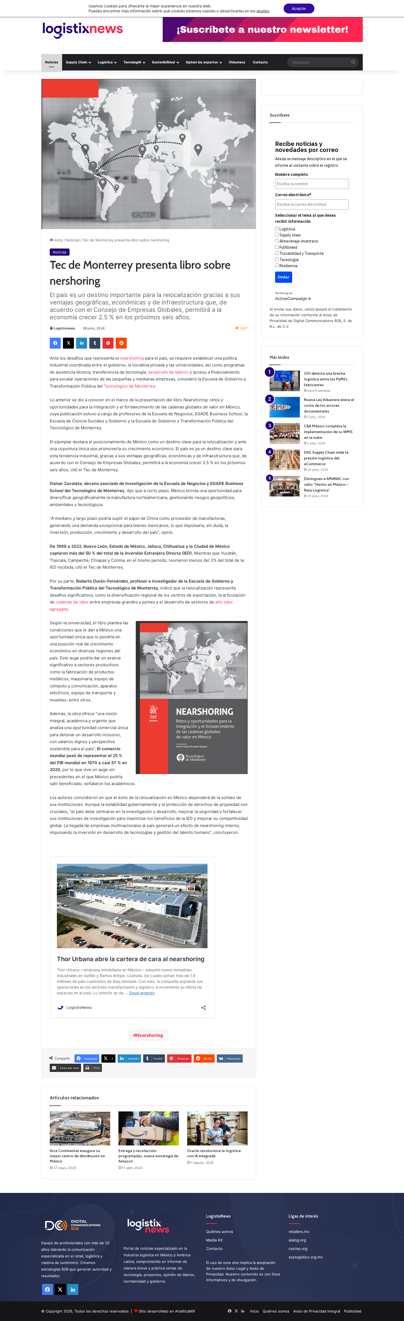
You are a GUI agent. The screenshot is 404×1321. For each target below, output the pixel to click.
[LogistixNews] (82, 31)
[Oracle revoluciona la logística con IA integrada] (217, 1128)
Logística (105, 62)
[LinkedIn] (81, 343)
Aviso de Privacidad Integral (316, 1311)
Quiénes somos (219, 1231)
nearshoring (132, 358)
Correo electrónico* (293, 194)
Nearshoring (149, 1035)
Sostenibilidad (163, 62)
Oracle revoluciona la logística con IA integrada (214, 1153)
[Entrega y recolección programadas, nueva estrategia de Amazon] (148, 1128)
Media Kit (214, 1240)
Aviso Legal (235, 1268)
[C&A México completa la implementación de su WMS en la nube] (285, 433)
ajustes (262, 11)
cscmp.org (298, 1248)
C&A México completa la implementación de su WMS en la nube (328, 432)
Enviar (283, 277)
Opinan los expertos (202, 62)
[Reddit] (121, 343)
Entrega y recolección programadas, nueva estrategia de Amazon (148, 1156)
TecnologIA (132, 62)
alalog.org (297, 1240)
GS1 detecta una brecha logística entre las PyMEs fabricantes (326, 379)
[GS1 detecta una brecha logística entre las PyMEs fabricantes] (285, 381)
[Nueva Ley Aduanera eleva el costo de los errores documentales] (285, 407)
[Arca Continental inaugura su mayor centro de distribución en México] (80, 1128)
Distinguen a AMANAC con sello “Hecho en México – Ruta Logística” (326, 484)
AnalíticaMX (185, 1311)
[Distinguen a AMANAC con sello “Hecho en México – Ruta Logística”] (285, 486)
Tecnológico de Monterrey (129, 386)
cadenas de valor (72, 602)
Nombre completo (291, 174)
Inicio (58, 240)
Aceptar (299, 8)
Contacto (260, 62)
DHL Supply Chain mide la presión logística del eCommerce (326, 458)
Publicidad (352, 1311)
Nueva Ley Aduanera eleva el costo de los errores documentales (329, 405)
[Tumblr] (94, 343)
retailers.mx (299, 1231)
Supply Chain (76, 62)
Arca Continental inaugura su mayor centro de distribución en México (77, 1156)
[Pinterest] (108, 343)
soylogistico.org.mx (306, 1257)
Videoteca (237, 62)
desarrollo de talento (168, 372)
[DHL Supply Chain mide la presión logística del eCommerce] (285, 460)
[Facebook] (55, 343)
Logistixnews (64, 328)
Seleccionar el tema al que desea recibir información (305, 218)
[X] (68, 343)
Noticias (51, 62)
